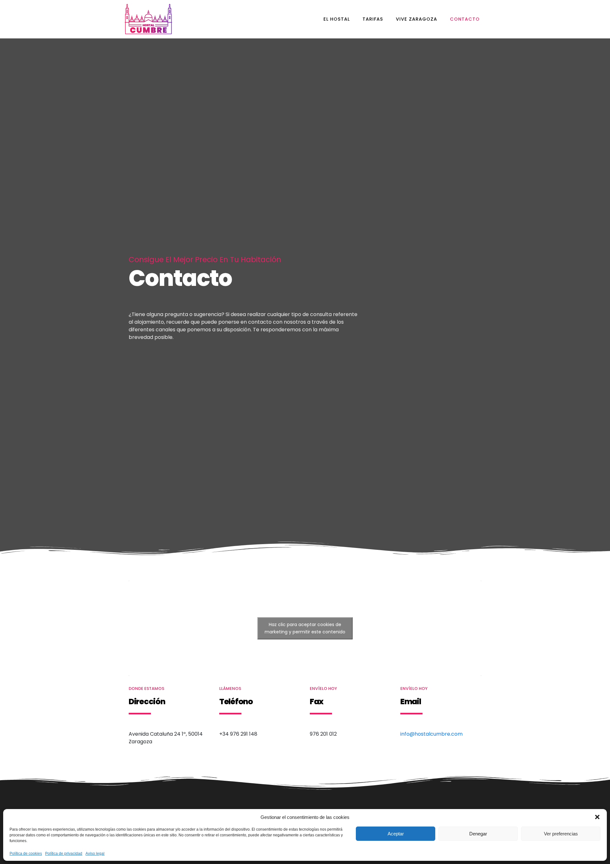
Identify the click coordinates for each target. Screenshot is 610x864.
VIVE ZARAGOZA (416, 19)
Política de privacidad (63, 854)
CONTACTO (465, 19)
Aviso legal (95, 854)
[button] (597, 817)
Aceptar (396, 833)
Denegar (478, 833)
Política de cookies (26, 854)
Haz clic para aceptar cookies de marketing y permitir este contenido (305, 628)
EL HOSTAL (336, 19)
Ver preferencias (561, 833)
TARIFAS (373, 19)
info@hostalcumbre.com (431, 734)
